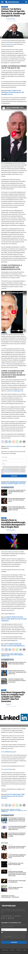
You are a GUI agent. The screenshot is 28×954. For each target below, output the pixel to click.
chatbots (12, 809)
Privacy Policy (5, 950)
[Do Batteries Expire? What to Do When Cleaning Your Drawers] (4, 665)
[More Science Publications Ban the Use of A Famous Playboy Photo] (4, 501)
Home (24, 950)
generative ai (5, 810)
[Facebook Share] (2, 441)
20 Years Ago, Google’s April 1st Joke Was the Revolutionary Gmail (17, 491)
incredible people (14, 482)
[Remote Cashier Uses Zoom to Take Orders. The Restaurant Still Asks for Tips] (4, 673)
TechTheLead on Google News (13, 446)
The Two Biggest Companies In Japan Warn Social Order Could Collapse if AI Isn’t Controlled (16, 819)
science (3, 655)
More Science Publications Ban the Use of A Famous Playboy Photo (16, 500)
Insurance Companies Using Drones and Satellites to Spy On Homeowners (17, 680)
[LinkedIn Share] (9, 441)
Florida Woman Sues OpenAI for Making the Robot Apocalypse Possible (17, 834)
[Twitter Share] (6, 441)
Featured (12, 481)
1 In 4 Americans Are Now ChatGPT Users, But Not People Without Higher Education (17, 828)
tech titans (22, 483)
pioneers (15, 483)
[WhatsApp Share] (17, 441)
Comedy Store (17, 916)
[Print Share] (24, 441)
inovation (10, 654)
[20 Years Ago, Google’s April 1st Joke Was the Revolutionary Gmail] (4, 493)
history (17, 481)
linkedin (11, 810)
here (13, 613)
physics (15, 654)
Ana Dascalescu (11, 18)
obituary (10, 483)
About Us (12, 950)
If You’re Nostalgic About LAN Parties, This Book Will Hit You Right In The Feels (16, 508)
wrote (3, 363)
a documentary (9, 44)
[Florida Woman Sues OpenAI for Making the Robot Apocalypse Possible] (4, 835)
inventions (22, 482)
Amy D (9, 704)
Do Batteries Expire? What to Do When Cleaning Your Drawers (17, 663)
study (7, 655)
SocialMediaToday (8, 751)
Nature (11, 551)
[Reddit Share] (13, 441)
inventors (4, 483)
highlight (4, 654)
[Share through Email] (20, 441)
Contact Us (19, 950)
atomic (12, 653)
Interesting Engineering (16, 390)
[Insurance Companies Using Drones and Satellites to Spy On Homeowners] (4, 681)
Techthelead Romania (6, 916)
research (20, 654)
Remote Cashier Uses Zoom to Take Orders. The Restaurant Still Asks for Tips (17, 672)
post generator (18, 810)
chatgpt (18, 809)
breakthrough (18, 653)
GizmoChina (8, 769)
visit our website (8, 470)
